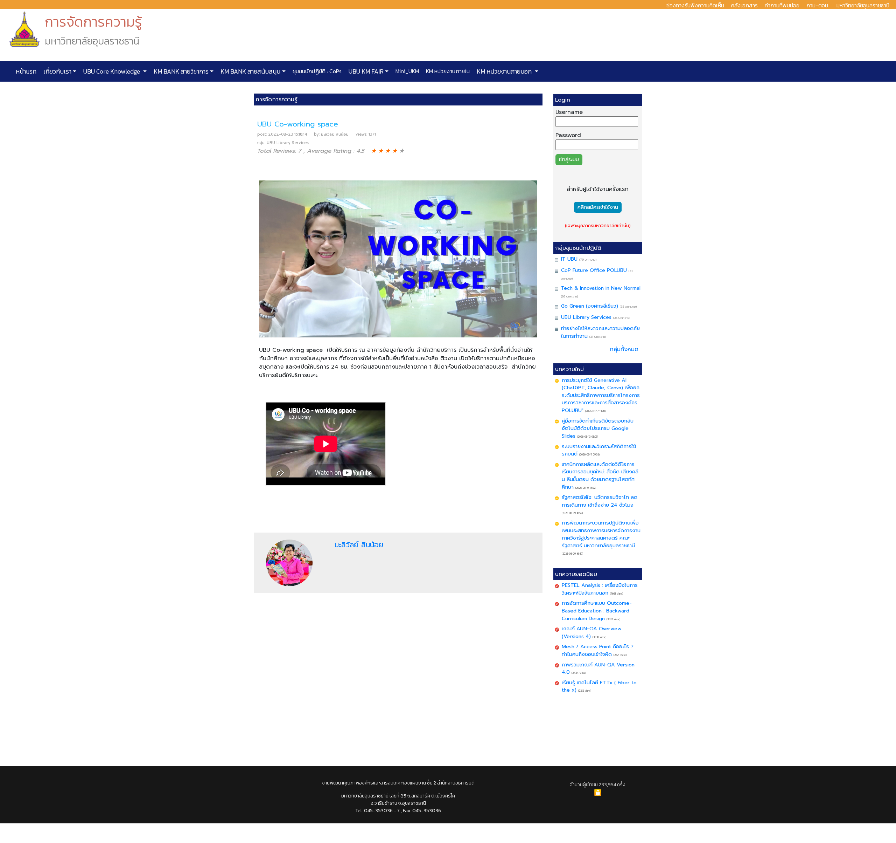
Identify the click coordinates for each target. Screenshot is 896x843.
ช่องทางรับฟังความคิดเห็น (695, 5)
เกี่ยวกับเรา (56, 71)
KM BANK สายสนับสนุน (249, 71)
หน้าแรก (26, 71)
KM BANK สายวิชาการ (180, 71)
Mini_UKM (406, 71)
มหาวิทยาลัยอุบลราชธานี (863, 5)
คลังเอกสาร (744, 5)
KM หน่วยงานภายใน (447, 71)
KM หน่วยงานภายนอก (504, 71)
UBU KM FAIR (365, 71)
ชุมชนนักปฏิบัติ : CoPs (316, 71)
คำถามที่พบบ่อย (782, 5)
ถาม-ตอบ (817, 5)
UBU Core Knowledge (111, 71)
